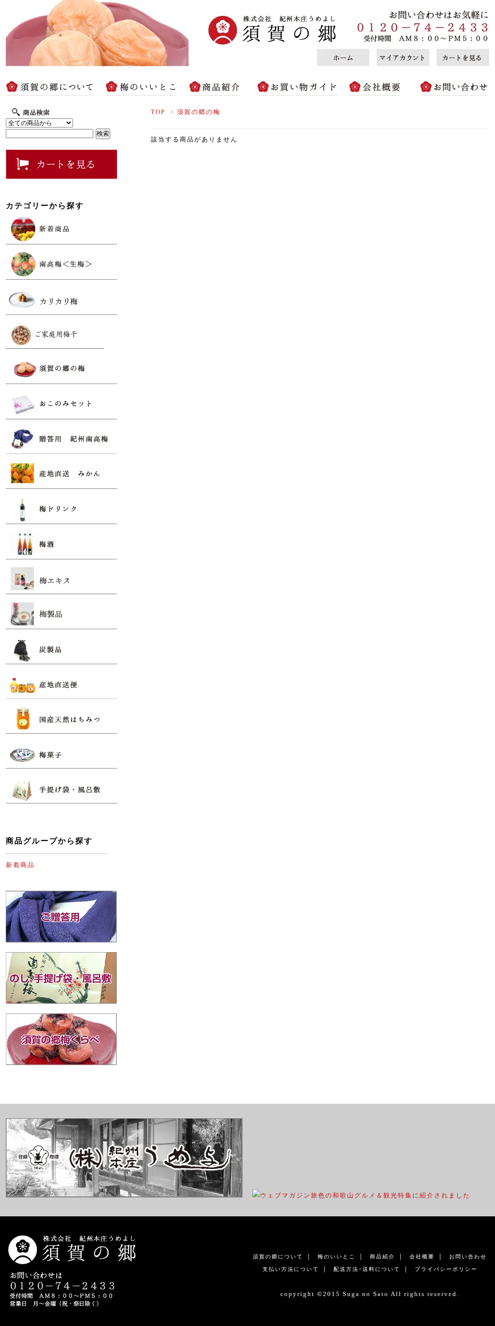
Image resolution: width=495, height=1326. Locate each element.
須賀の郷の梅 (202, 111)
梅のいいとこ (143, 88)
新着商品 (20, 865)
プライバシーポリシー (446, 1269)
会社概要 (378, 88)
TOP (158, 111)
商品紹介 (216, 88)
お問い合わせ (450, 88)
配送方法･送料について (367, 1269)
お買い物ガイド (296, 88)
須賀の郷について (54, 88)
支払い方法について (290, 1269)
